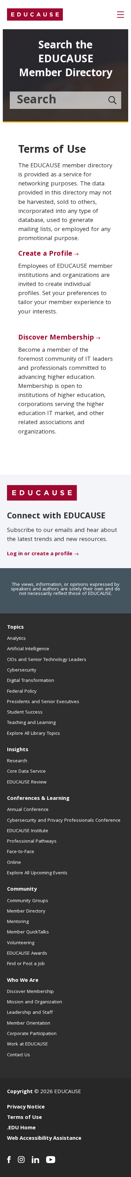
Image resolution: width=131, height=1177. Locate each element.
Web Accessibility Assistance (44, 1138)
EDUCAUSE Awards (27, 953)
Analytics (16, 639)
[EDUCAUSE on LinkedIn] (35, 1159)
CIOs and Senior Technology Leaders (46, 660)
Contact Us (18, 1055)
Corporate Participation (32, 1034)
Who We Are (22, 980)
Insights (17, 750)
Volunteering (20, 943)
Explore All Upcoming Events (37, 873)
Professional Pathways (32, 841)
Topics (15, 627)
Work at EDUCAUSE (27, 1044)
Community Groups (27, 901)
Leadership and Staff (30, 1013)
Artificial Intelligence (28, 649)
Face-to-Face (20, 852)
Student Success (25, 712)
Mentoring (18, 922)
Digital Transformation (30, 681)
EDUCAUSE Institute (27, 831)
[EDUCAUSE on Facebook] (9, 1159)
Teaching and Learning (31, 723)
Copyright (20, 1092)
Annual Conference (28, 810)
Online (14, 863)
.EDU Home (21, 1128)
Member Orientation (28, 1023)
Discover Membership (56, 338)
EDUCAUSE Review (26, 782)
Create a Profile (45, 254)
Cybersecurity (21, 670)
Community (22, 889)
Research (17, 761)
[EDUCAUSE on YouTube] (51, 1159)
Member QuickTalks (28, 932)
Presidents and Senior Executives (43, 702)
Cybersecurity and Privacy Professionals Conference (64, 821)
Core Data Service (26, 772)
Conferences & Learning (38, 798)
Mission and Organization (34, 1002)
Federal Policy (22, 691)
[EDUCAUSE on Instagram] (21, 1159)
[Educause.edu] (42, 493)
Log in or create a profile (39, 554)
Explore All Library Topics (33, 734)
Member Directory (26, 911)
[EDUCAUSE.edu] (35, 14)
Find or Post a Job (26, 964)
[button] (120, 14)
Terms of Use (24, 1117)
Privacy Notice (26, 1107)
